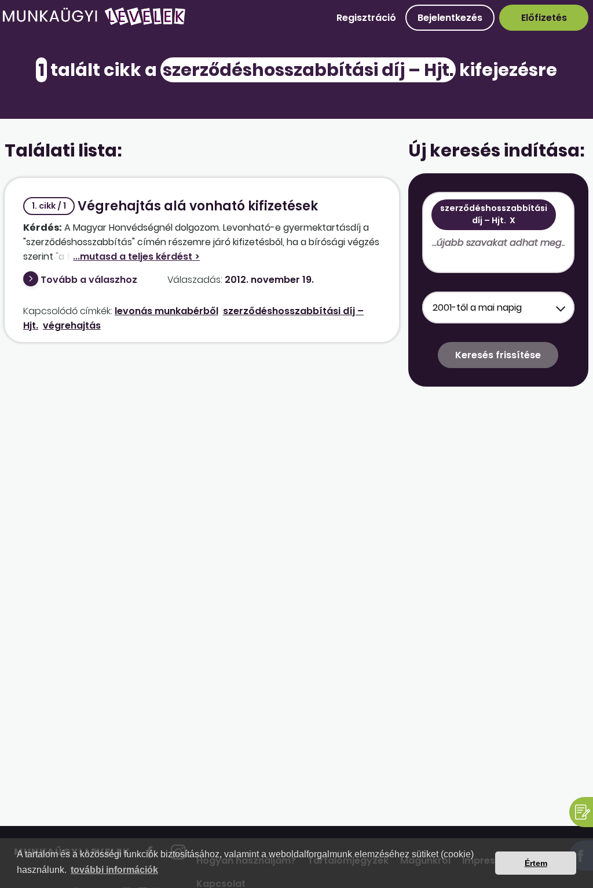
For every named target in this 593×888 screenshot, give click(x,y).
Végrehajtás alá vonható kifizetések (175, 206)
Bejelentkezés (450, 17)
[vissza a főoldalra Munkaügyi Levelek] (94, 23)
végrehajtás (72, 325)
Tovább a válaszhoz (89, 279)
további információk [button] (114, 870)
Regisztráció (366, 17)
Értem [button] (536, 863)
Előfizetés (544, 17)
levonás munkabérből (166, 311)
